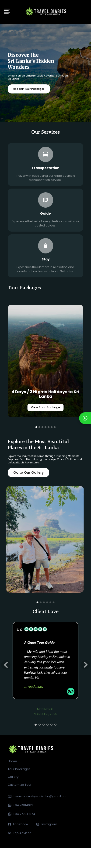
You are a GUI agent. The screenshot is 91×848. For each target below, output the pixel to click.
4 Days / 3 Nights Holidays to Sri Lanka (46, 394)
